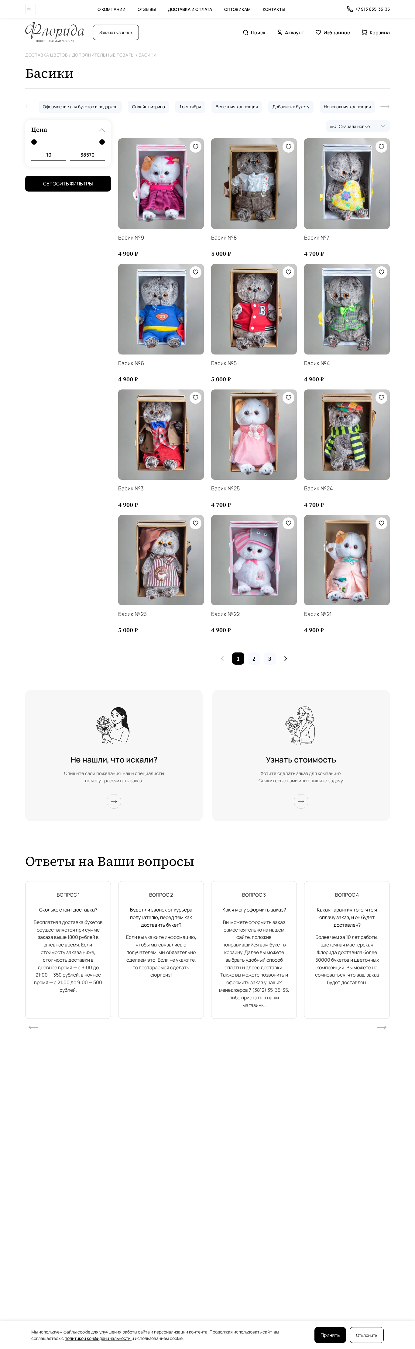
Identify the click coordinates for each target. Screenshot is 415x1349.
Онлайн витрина (148, 106)
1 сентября (190, 106)
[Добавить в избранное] (195, 147)
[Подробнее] (114, 801)
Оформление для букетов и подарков (80, 106)
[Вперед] (385, 107)
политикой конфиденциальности (98, 1338)
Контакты (274, 9)
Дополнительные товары (103, 55)
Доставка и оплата (190, 9)
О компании (111, 9)
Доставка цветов (46, 55)
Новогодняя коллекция (347, 106)
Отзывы (147, 9)
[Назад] (30, 107)
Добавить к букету (291, 106)
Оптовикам (237, 9)
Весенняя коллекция (237, 106)
